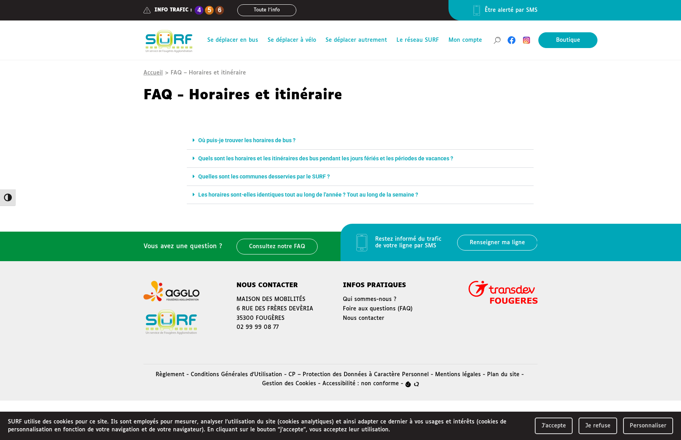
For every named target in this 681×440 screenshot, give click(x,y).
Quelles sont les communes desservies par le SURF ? (264, 176)
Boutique (568, 40)
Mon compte (465, 40)
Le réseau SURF (417, 40)
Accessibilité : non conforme (360, 383)
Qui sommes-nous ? (369, 299)
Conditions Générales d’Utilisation (236, 374)
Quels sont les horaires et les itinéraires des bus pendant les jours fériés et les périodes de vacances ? (325, 158)
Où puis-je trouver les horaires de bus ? (247, 140)
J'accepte (553, 426)
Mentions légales (458, 374)
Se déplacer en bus (232, 40)
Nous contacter (363, 318)
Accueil (153, 73)
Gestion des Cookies (289, 383)
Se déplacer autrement (356, 40)
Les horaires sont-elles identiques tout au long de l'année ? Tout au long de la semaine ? (308, 194)
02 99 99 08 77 (257, 327)
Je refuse (597, 426)
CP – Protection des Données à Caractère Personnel (358, 374)
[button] (360, 141)
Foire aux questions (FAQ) (378, 309)
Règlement (170, 374)
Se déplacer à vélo (292, 40)
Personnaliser (648, 426)
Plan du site (503, 374)
